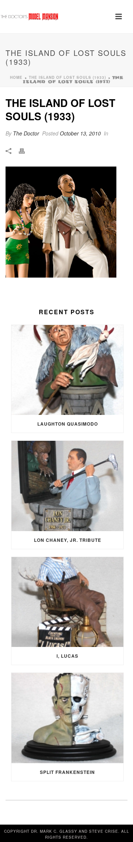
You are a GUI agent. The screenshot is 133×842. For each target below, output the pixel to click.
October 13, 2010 (80, 133)
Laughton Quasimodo (67, 423)
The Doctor (26, 133)
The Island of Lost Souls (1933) (67, 77)
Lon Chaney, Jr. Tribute (67, 540)
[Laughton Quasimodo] (67, 370)
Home (16, 77)
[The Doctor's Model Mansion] (29, 16)
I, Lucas (67, 656)
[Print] (25, 150)
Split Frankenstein (67, 772)
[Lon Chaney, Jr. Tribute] (67, 486)
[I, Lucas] (67, 602)
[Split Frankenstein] (67, 718)
